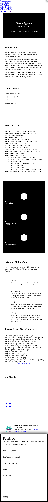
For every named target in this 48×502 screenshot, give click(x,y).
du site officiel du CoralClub (26, 430)
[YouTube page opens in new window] (9, 403)
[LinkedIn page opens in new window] (6, 406)
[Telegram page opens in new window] (9, 406)
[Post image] (37, 401)
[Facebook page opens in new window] (6, 403)
